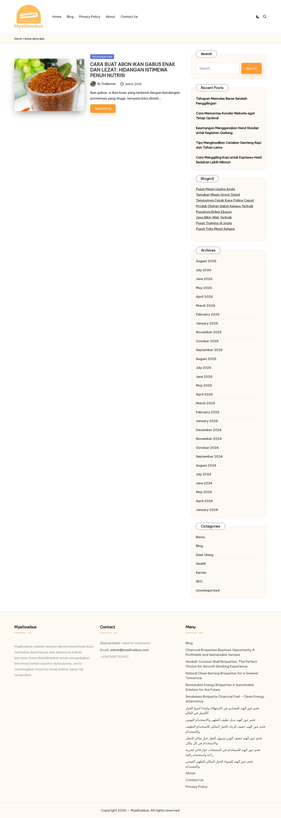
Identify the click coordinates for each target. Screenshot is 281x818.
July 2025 (203, 368)
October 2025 (207, 341)
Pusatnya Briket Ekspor (214, 212)
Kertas (201, 572)
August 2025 (206, 359)
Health (201, 564)
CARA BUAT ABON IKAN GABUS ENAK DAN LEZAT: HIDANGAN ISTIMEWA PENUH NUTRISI (132, 69)
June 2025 (204, 377)
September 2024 (209, 456)
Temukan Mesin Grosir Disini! (218, 195)
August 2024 (206, 465)
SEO (199, 581)
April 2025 (204, 394)
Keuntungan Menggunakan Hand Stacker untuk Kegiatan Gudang (227, 130)
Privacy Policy (197, 787)
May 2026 (204, 288)
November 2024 (209, 439)
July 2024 (203, 474)
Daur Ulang (204, 555)
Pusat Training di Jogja (214, 223)
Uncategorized (102, 56)
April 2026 (204, 297)
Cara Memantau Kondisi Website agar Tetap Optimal (225, 115)
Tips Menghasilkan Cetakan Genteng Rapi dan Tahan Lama (228, 145)
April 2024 (204, 501)
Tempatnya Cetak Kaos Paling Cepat (225, 200)
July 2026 (203, 270)
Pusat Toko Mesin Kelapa (215, 229)
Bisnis (200, 537)
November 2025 (209, 332)
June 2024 (204, 483)
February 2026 (207, 314)
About (190, 773)
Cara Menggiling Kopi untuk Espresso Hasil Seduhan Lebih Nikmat (229, 159)
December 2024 (209, 430)
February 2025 (207, 412)
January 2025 (207, 421)
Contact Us (195, 780)
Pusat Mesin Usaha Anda (215, 189)
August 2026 (206, 261)
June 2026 (204, 279)
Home (18, 38)
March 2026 (205, 305)
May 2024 (204, 492)
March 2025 (205, 403)
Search (206, 54)
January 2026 (207, 323)
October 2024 (207, 448)
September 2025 (209, 350)
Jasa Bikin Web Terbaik (214, 217)
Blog (199, 546)
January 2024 (207, 510)
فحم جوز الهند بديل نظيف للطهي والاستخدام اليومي (220, 720)
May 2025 (204, 385)
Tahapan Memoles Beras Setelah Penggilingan (221, 101)
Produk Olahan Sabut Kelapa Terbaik (224, 206)
